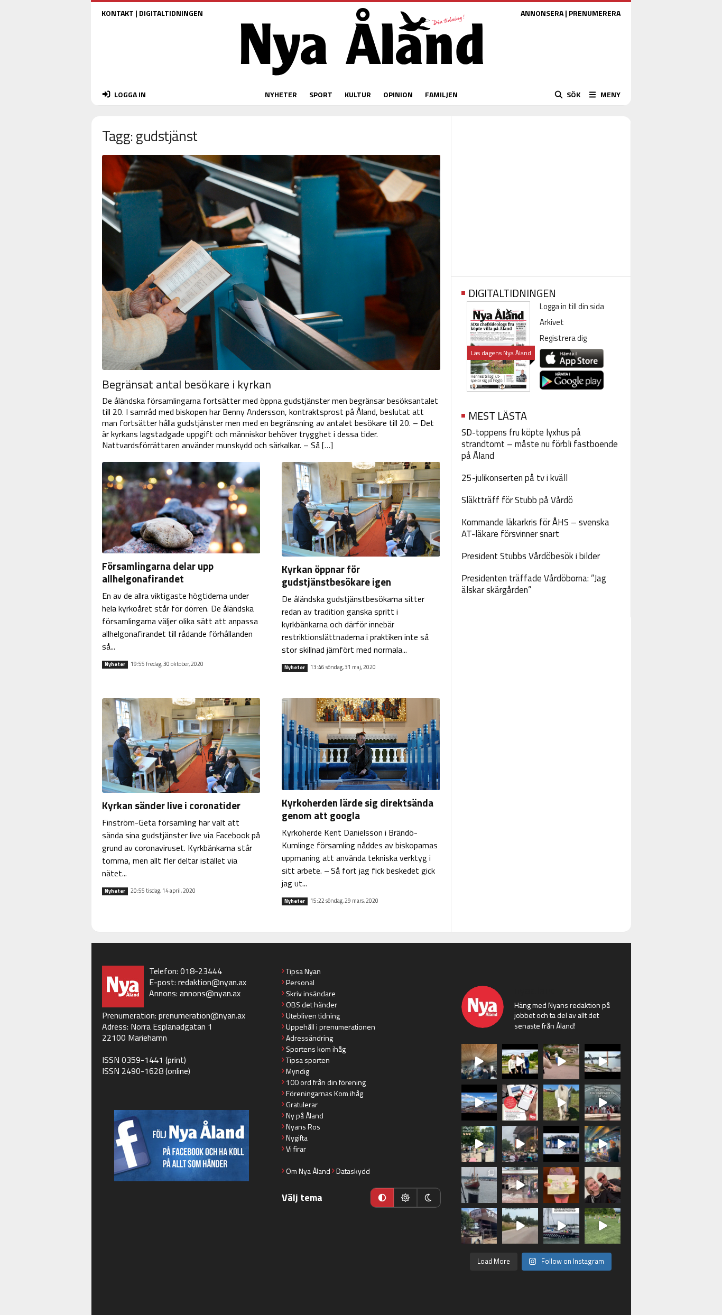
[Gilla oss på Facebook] (181, 1145)
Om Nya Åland (308, 1171)
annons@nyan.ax (210, 993)
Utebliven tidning (313, 1015)
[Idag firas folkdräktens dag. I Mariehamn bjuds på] (603, 1102)
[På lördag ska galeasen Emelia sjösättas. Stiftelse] (479, 1226)
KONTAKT (117, 12)
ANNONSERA (542, 12)
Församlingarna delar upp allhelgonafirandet (158, 572)
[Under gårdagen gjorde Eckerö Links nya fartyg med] (479, 1102)
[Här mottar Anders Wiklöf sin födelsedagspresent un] (603, 1144)
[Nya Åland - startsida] (362, 78)
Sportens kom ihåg (316, 1048)
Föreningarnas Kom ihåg (324, 1093)
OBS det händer (311, 1004)
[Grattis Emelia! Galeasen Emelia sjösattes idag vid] (479, 1185)
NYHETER (281, 94)
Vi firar (296, 1148)
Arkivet (552, 322)
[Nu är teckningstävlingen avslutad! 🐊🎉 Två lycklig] (561, 1185)
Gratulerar (302, 1104)
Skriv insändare (311, 993)
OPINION (398, 94)
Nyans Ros (303, 1126)
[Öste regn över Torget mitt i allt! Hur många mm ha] (520, 1185)
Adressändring (309, 1037)
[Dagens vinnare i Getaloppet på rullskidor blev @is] (520, 1226)
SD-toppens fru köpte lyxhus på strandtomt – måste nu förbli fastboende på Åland (539, 443)
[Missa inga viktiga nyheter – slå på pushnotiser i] (520, 1102)
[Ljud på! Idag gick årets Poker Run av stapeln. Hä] (561, 1226)
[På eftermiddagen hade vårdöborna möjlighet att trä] (520, 1062)
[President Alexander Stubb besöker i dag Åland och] (561, 1062)
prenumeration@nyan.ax (202, 1015)
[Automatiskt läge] (382, 1197)
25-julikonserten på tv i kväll (514, 478)
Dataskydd (353, 1171)
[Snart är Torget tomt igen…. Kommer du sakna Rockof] (479, 1144)
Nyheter (115, 664)
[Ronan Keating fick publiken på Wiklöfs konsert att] (520, 1144)
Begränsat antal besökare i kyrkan (186, 384)
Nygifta (297, 1137)
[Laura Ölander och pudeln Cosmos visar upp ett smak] (603, 1226)
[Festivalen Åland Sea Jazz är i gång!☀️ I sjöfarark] (479, 1062)
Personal (300, 982)
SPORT (320, 94)
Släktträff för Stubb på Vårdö (517, 500)
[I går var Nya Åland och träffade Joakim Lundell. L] (603, 1185)
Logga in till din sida (572, 306)
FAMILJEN (441, 94)
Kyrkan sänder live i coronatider (171, 805)
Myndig (297, 1071)
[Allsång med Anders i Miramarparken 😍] (561, 1144)
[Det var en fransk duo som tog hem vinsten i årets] (603, 1062)
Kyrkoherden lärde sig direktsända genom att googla (357, 809)
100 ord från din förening (326, 1082)
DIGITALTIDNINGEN (171, 12)
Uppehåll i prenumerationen (330, 1026)
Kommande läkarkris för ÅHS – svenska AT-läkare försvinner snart (535, 528)
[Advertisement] (541, 193)
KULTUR (358, 94)
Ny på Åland (304, 1115)
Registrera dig (563, 338)
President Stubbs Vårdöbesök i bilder (530, 556)
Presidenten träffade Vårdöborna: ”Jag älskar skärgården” (533, 584)
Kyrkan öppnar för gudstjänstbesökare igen (336, 575)
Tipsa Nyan (303, 971)
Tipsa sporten (308, 1060)
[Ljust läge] (405, 1197)
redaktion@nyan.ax (212, 982)
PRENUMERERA (595, 12)
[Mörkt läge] (428, 1197)
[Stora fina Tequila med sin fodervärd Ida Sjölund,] (561, 1102)
